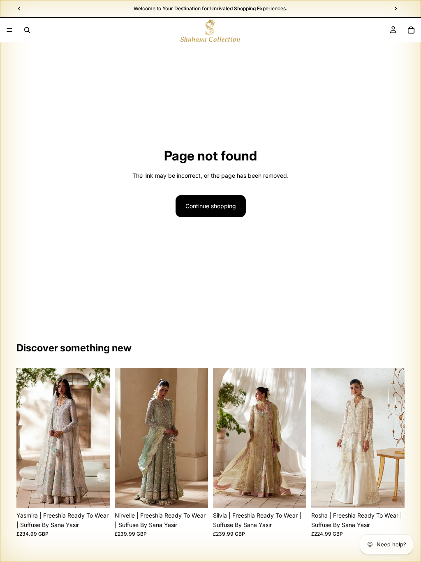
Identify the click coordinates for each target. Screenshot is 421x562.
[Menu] (9, 30)
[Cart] (411, 30)
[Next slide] (101, 438)
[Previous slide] (25, 438)
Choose (202, 494)
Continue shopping (210, 205)
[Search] (27, 30)
